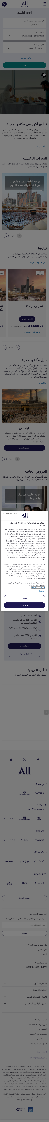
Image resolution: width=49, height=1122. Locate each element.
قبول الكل (24, 605)
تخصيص (24, 598)
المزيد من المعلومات (38, 587)
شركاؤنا (41, 591)
